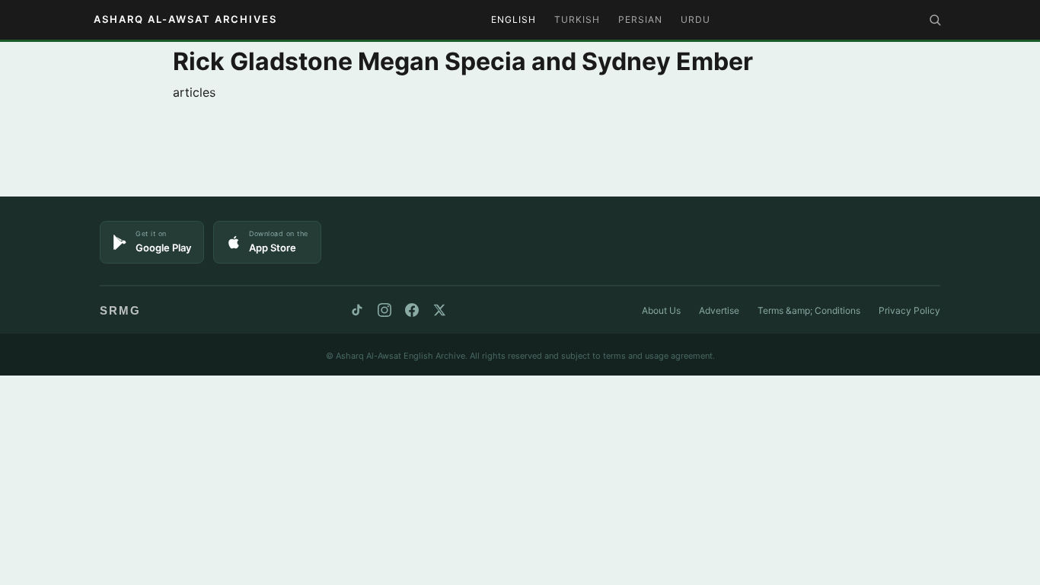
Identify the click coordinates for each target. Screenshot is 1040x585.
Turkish (577, 19)
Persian (640, 19)
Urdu (695, 19)
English (513, 19)
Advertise (719, 310)
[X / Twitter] (439, 310)
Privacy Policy (909, 310)
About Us (661, 310)
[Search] (935, 19)
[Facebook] (412, 310)
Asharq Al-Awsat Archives (185, 19)
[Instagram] (384, 310)
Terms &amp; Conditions (809, 310)
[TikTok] (357, 310)
